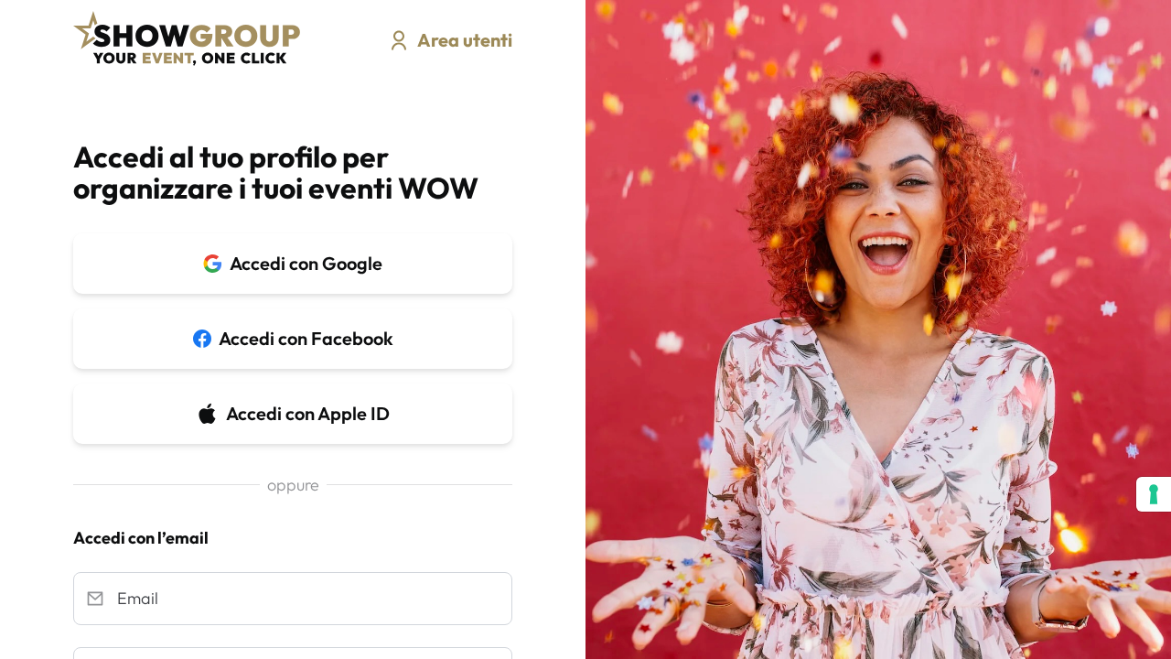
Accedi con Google (306, 263)
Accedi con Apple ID (308, 413)
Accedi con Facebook (306, 338)
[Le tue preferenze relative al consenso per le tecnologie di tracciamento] (1153, 494)
